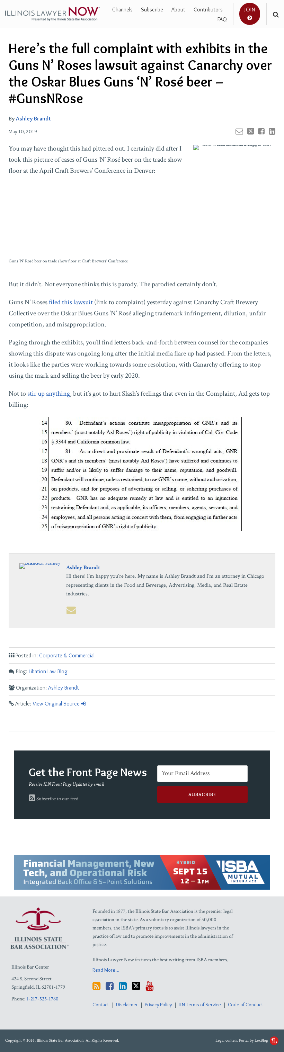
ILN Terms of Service (200, 1004)
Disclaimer (127, 1004)
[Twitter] (136, 986)
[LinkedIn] (123, 986)
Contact (100, 1004)
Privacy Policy (158, 1004)
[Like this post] (261, 131)
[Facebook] (110, 986)
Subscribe (152, 9)
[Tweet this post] (250, 131)
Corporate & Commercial (67, 655)
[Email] (71, 610)
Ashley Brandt (33, 118)
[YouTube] (149, 986)
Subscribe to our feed (56, 798)
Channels (122, 9)
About (178, 9)
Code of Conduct (245, 1004)
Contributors (208, 9)
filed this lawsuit (71, 302)
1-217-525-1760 (42, 999)
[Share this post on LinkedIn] (272, 131)
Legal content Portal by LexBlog (242, 1040)
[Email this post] (239, 131)
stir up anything (48, 393)
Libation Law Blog (48, 671)
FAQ (222, 19)
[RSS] (96, 986)
